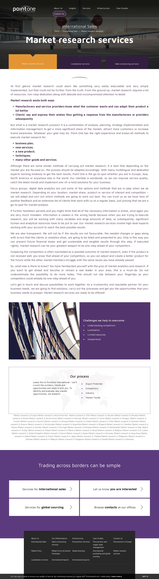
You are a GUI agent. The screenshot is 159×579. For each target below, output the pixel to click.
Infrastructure (103, 8)
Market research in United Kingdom (27, 433)
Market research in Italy (131, 427)
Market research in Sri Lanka (135, 430)
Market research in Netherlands (106, 427)
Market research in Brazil (86, 430)
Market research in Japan (65, 436)
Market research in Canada (96, 439)
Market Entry (36, 551)
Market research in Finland (80, 421)
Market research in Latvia (93, 418)
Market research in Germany (100, 433)
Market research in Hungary (117, 418)
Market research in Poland (39, 430)
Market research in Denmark (126, 421)
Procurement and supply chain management (100, 544)
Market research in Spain (77, 433)
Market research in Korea (55, 433)
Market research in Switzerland (41, 424)
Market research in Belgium (110, 430)
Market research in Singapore (71, 439)
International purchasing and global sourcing (101, 553)
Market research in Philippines (115, 436)
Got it (145, 576)
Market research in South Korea (43, 418)
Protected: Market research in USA (74, 415)
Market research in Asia (48, 415)
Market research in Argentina (68, 424)
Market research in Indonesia (121, 439)
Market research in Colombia (118, 424)
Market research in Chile (102, 421)
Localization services (80, 64)
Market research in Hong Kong (127, 433)
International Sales (70, 31)
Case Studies (122, 8)
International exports (80, 560)
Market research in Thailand (89, 436)
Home (57, 31)
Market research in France (42, 436)
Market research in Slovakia (127, 415)
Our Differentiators (59, 538)
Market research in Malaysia (45, 439)
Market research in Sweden (30, 427)
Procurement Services (81, 542)
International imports (60, 560)
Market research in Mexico (63, 430)
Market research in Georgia (56, 421)
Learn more (116, 576)
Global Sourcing (78, 551)
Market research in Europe (25, 415)
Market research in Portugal (54, 427)
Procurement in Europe (122, 542)
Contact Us (59, 14)
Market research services (33, 64)
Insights (72, 8)
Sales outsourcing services (127, 64)
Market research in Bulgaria (94, 424)
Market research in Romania (79, 427)
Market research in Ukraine (102, 415)
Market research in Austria (32, 421)
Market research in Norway (69, 418)
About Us (58, 8)
